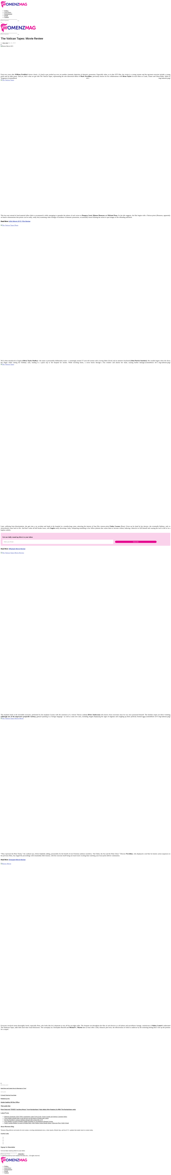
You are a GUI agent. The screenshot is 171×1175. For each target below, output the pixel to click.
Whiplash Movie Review (17, 549)
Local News (7, 12)
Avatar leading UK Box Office (10, 1102)
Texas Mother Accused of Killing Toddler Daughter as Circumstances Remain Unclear (28, 1121)
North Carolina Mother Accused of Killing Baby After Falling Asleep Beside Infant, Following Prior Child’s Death (36, 1123)
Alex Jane (5, 43)
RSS (5, 1143)
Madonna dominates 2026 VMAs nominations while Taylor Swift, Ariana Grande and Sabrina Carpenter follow (35, 1116)
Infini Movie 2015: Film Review (19, 221)
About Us (7, 1137)
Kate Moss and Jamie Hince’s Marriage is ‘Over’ (13, 1088)
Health (6, 15)
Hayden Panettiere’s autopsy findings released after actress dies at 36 (23, 1120)
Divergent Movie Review (17, 860)
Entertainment (8, 14)
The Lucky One (5, 1106)
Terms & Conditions (10, 1142)
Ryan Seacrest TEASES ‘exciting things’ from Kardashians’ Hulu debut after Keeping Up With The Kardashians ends (38, 1109)
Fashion (6, 17)
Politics (6, 11)
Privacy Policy (8, 1140)
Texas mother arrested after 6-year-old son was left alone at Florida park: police (26, 1118)
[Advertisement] (54, 59)
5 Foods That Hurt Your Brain (8, 1095)
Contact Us (7, 1139)
